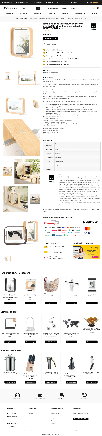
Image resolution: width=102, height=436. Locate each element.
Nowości (64, 8)
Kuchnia (22, 13)
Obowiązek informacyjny (55, 431)
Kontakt (53, 423)
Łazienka (36, 13)
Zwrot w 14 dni (84, 398)
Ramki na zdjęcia (33, 18)
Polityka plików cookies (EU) (70, 431)
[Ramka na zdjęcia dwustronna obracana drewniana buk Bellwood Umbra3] (15, 199)
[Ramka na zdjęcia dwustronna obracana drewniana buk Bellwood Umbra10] (35, 104)
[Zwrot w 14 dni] (84, 395)
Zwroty (52, 418)
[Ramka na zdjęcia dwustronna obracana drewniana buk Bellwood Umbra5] (35, 199)
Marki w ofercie (74, 8)
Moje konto (31, 413)
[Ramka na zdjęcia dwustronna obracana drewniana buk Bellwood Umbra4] (7, 171)
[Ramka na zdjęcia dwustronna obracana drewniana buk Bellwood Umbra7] (27, 76)
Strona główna (19, 18)
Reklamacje (53, 420)
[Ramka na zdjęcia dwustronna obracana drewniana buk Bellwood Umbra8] (15, 104)
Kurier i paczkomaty (62, 398)
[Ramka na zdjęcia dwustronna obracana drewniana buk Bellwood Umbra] (27, 171)
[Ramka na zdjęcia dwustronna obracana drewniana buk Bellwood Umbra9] (21, 137)
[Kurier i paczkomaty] (62, 395)
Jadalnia (50, 13)
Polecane (55, 72)
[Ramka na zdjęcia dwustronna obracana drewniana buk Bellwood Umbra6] (7, 76)
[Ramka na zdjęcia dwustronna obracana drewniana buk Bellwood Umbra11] (21, 233)
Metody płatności (55, 416)
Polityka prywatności (41, 431)
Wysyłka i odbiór (55, 413)
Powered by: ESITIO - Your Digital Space (51, 434)
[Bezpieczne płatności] (40, 395)
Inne (93, 13)
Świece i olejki (79, 13)
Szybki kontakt (17, 398)
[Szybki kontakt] (17, 395)
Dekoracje (8, 13)
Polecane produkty (53, 8)
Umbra (56, 149)
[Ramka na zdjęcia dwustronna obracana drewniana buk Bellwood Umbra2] (21, 42)
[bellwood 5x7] (7, 259)
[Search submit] (38, 8)
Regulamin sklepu (29, 431)
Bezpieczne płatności (40, 398)
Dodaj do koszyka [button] (10, 303)
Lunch (64, 13)
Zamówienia (32, 416)
